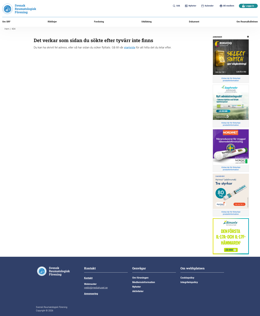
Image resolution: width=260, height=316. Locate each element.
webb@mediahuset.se (96, 287)
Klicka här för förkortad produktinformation (230, 79)
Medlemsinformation (143, 282)
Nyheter (136, 286)
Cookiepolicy (187, 277)
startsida (129, 47)
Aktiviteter (138, 291)
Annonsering (91, 293)
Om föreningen (140, 277)
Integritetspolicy (189, 282)
